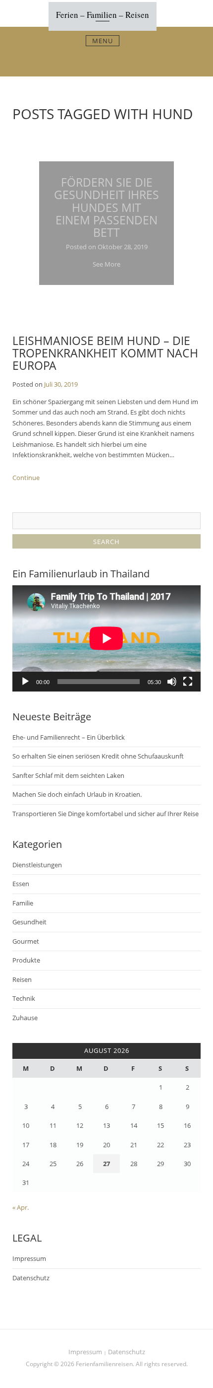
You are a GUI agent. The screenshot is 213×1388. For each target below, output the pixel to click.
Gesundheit (29, 921)
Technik (23, 998)
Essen (20, 883)
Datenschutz (31, 1277)
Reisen (22, 979)
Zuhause (25, 1017)
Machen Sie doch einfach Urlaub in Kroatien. (77, 794)
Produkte (26, 960)
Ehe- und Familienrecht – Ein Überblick (68, 737)
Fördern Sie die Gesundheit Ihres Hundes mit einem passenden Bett (106, 207)
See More (106, 264)
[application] (106, 638)
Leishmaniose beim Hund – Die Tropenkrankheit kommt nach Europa (105, 353)
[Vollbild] (188, 682)
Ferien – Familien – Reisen (102, 14)
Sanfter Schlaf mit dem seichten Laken (68, 775)
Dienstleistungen (37, 864)
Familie (22, 903)
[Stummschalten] (172, 682)
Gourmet (25, 941)
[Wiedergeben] (25, 682)
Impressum (29, 1258)
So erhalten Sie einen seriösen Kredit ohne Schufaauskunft (98, 756)
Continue (26, 477)
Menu (102, 40)
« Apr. (20, 1207)
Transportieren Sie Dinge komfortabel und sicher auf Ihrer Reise (105, 813)
